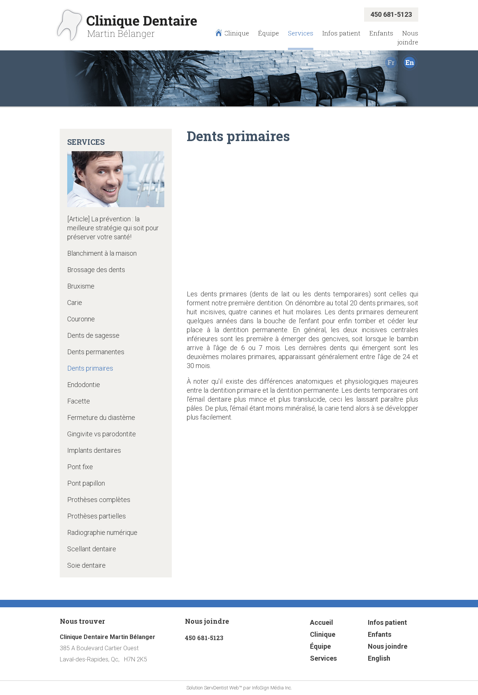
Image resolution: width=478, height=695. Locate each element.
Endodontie (83, 385)
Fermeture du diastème (101, 417)
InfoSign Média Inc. (272, 688)
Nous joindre (407, 37)
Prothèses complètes (98, 500)
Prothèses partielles (96, 516)
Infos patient (341, 33)
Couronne (81, 319)
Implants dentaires (94, 450)
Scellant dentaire (91, 549)
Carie (74, 302)
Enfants (381, 33)
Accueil (321, 622)
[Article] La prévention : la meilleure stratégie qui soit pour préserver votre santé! (113, 228)
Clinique (236, 33)
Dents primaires (90, 368)
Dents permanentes (95, 352)
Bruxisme (80, 286)
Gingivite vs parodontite (101, 434)
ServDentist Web (221, 688)
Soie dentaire (86, 565)
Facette (78, 401)
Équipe (268, 33)
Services (300, 33)
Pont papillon (86, 483)
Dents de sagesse (93, 335)
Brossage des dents (96, 270)
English (379, 658)
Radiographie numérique (102, 532)
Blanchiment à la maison (102, 253)
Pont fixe (80, 467)
